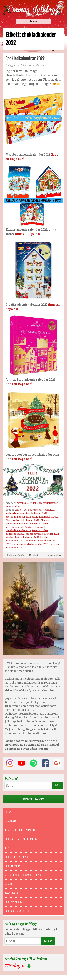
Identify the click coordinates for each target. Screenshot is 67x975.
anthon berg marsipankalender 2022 (26, 513)
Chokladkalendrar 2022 (25, 58)
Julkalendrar (13, 506)
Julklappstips (16, 857)
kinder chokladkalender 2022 (22, 537)
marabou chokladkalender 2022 (30, 544)
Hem (8, 812)
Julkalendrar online (22, 839)
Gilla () (36, 555)
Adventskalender (26, 502)
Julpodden (13, 902)
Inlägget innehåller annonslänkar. (25, 65)
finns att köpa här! (28, 234)
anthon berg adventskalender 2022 (35, 509)
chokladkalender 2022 (18, 516)
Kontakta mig (33, 799)
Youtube (12, 884)
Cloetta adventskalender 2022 (22, 520)
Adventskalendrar (47, 502)
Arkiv (9, 848)
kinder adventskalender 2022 (42, 533)
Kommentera (53, 555)
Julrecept (13, 866)
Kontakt (11, 821)
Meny (33, 21)
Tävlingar (13, 893)
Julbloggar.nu (17, 911)
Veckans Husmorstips (23, 875)
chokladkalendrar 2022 (45, 516)
